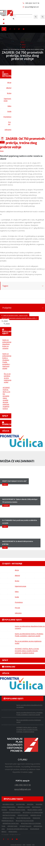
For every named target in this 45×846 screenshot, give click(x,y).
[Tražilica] (36, 17)
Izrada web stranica (15, 844)
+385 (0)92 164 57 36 (31, 3)
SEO (33, 844)
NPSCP (22, 42)
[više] (30, 772)
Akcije (23, 47)
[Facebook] (10, 29)
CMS (24, 844)
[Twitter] (4, 19)
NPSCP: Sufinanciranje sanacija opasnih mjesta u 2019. (19, 318)
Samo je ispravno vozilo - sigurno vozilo (15, 315)
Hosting (29, 844)
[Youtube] (4, 23)
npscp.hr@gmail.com (31, 7)
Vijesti (24, 44)
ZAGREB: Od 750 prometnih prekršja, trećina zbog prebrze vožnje (22, 142)
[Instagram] (15, 29)
